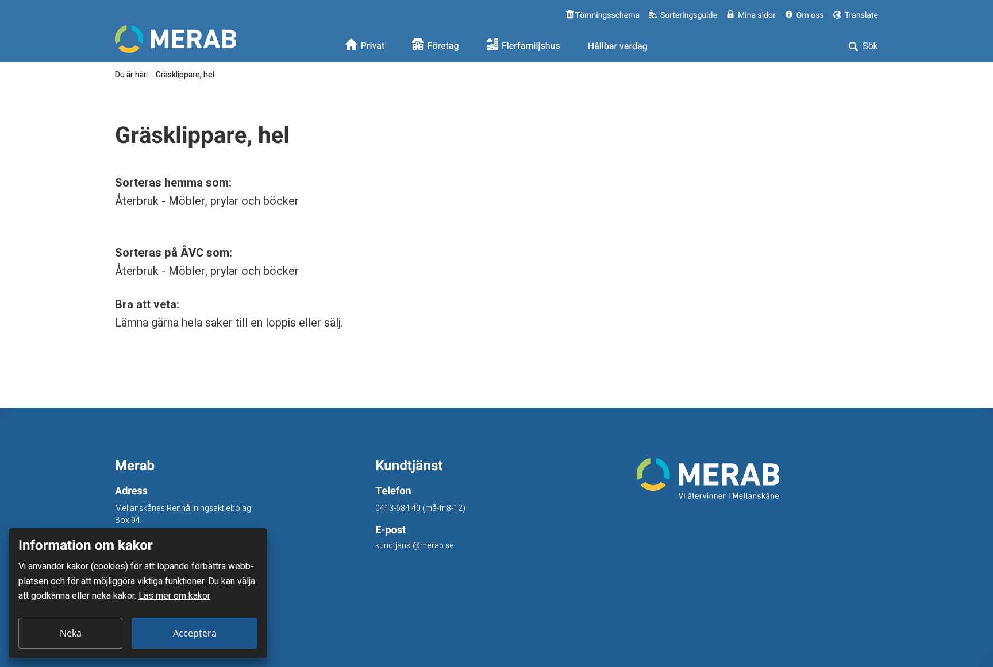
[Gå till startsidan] (757, 478)
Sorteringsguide (688, 15)
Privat (373, 46)
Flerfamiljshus (531, 46)
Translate (860, 15)
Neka (71, 633)
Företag (443, 46)
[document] (137, 593)
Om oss (810, 15)
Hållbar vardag (618, 46)
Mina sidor (757, 15)
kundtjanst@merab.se (414, 546)
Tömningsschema (607, 15)
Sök (869, 46)
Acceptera (195, 633)
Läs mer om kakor (174, 596)
